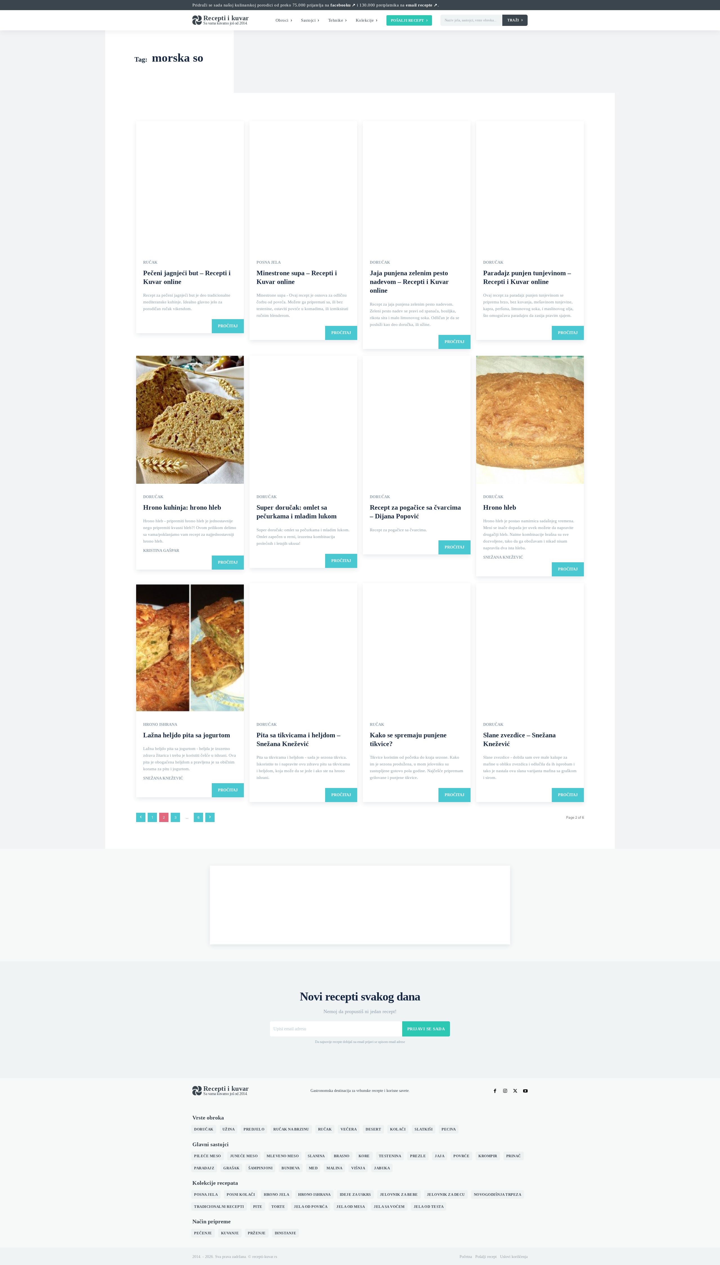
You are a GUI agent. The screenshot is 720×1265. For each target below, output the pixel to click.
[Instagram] (505, 1091)
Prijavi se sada (426, 1029)
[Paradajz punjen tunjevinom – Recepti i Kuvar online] (530, 185)
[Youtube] (525, 1091)
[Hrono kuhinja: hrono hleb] (190, 420)
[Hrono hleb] (530, 420)
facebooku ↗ (343, 5)
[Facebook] (495, 1091)
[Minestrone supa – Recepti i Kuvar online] (303, 185)
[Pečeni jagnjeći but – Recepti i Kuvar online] (190, 185)
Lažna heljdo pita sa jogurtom (186, 735)
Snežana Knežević (503, 557)
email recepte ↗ (422, 5)
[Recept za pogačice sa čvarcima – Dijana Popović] (417, 420)
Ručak (150, 263)
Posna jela (268, 263)
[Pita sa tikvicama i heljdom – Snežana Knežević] (303, 648)
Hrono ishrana (160, 725)
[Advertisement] (360, 905)
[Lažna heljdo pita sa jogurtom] (190, 648)
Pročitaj (228, 326)
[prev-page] (140, 817)
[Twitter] (515, 1091)
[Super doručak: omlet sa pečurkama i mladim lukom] (303, 420)
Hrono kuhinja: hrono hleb (182, 507)
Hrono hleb (499, 507)
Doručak (380, 263)
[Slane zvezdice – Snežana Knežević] (530, 648)
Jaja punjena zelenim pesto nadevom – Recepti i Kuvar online (409, 281)
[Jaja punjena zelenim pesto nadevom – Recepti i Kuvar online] (417, 185)
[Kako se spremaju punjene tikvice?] (417, 648)
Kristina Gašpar (161, 551)
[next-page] (210, 817)
